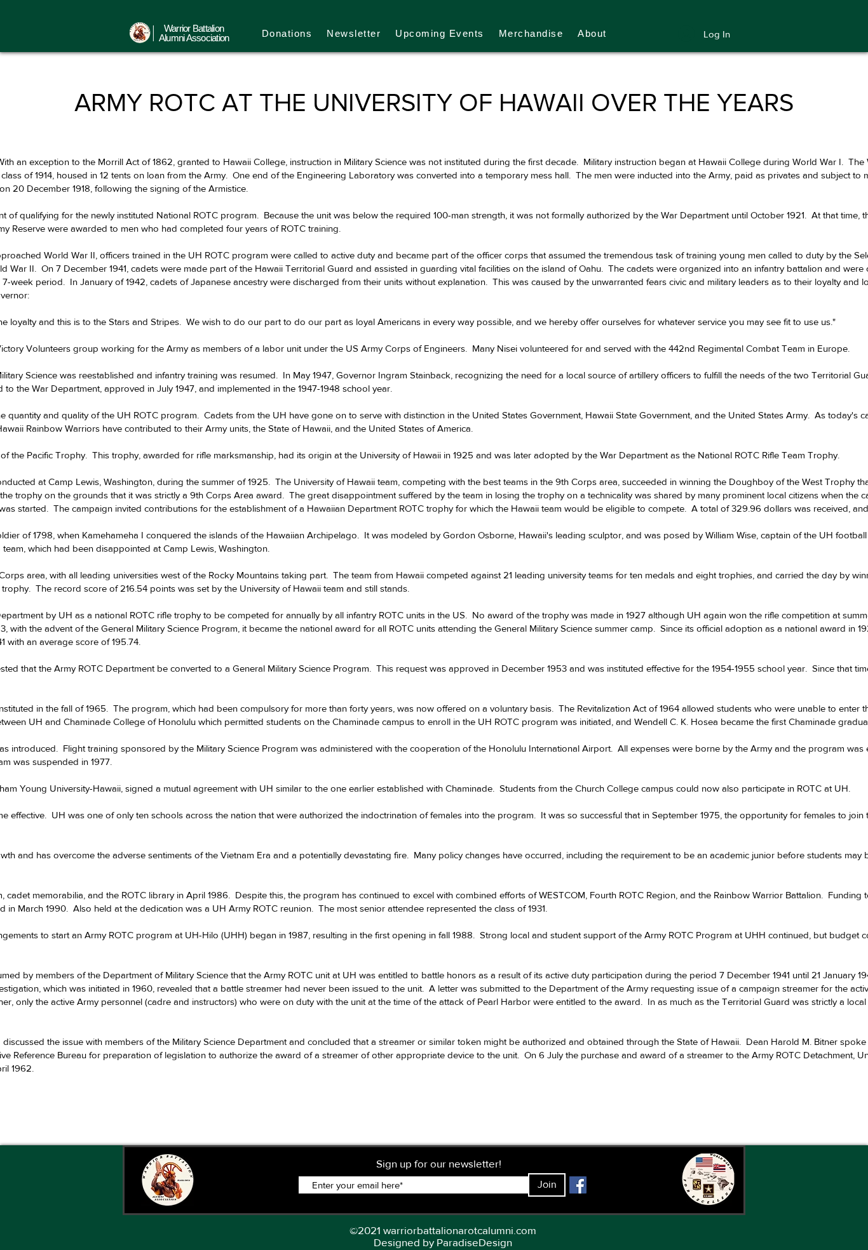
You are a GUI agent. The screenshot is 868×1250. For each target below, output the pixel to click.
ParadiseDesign (474, 1242)
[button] (531, 33)
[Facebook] (578, 1184)
